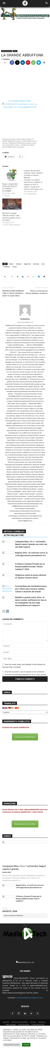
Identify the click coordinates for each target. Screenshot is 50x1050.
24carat (11, 264)
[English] (5, 708)
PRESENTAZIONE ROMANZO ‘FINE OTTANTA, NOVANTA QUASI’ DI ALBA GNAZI (13, 293)
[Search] (46, 3)
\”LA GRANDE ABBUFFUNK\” (19, 101)
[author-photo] (25, 316)
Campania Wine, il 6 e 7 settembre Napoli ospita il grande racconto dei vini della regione (31, 544)
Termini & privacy (23, 1024)
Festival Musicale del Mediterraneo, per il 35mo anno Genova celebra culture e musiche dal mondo (31, 589)
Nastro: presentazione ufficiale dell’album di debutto (36, 292)
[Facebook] (12, 62)
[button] (4, 3)
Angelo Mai (27, 264)
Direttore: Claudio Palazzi (20, 1022)
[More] (44, 62)
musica (14, 267)
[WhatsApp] (33, 62)
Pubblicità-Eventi (6, 51)
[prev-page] (3, 611)
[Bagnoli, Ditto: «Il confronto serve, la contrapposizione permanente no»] (8, 555)
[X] (17, 62)
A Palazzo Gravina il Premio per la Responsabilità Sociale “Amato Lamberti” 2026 (30, 566)
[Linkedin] (22, 62)
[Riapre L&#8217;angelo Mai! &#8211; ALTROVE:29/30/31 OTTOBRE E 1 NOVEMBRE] (12, 174)
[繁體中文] (3, 708)
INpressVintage (11, 1024)
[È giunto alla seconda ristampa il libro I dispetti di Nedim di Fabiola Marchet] (34, 182)
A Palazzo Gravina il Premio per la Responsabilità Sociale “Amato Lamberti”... (28, 898)
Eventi (15, 51)
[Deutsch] (10, 708)
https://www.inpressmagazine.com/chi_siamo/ (20, 993)
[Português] (16, 708)
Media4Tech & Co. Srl (11, 980)
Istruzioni (33, 1022)
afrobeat (18, 264)
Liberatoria (41, 1022)
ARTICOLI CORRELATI (14, 531)
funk (43, 264)
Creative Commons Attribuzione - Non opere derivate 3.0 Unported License (25, 983)
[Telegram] (38, 62)
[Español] (18, 708)
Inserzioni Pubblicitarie (25, 737)
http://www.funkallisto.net (25, 322)
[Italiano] (12, 708)
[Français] (8, 708)
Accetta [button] (26, 1045)
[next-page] (7, 611)
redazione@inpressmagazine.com (29, 998)
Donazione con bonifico (25, 824)
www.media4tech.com (38, 985)
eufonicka (36, 264)
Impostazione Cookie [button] (11, 1045)
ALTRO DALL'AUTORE (14, 535)
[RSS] (31, 1013)
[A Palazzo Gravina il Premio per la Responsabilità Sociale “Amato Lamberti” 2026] (8, 567)
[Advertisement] (25, 82)
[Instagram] (18, 1013)
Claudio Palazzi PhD (38, 1024)
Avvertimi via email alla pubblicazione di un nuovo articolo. (26, 674)
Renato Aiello (6, 872)
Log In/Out (6, 1022)
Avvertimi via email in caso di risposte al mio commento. (25, 672)
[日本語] (14, 708)
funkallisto (6, 59)
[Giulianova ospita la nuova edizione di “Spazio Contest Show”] (8, 578)
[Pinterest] (28, 62)
